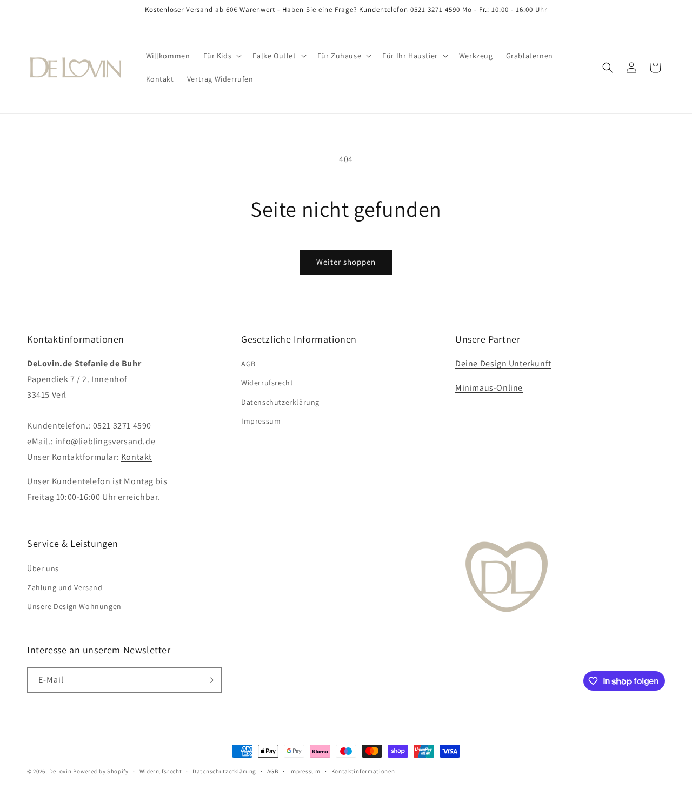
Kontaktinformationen (363, 771)
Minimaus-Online (489, 387)
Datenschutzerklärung (280, 402)
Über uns (43, 568)
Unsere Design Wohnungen (74, 606)
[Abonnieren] (209, 680)
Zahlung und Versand (64, 587)
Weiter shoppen (346, 262)
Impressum (261, 421)
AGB (248, 364)
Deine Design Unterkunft (503, 363)
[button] (222, 55)
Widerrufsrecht (267, 382)
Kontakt (136, 457)
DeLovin (60, 771)
